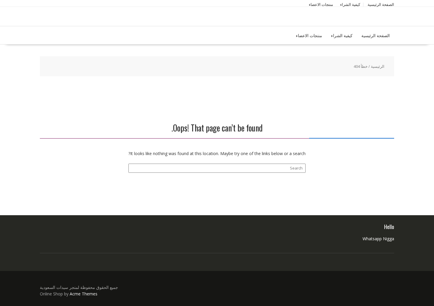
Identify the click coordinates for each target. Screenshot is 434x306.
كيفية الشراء (350, 4)
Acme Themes (83, 294)
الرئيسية (377, 66)
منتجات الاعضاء (321, 4)
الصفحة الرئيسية (381, 4)
